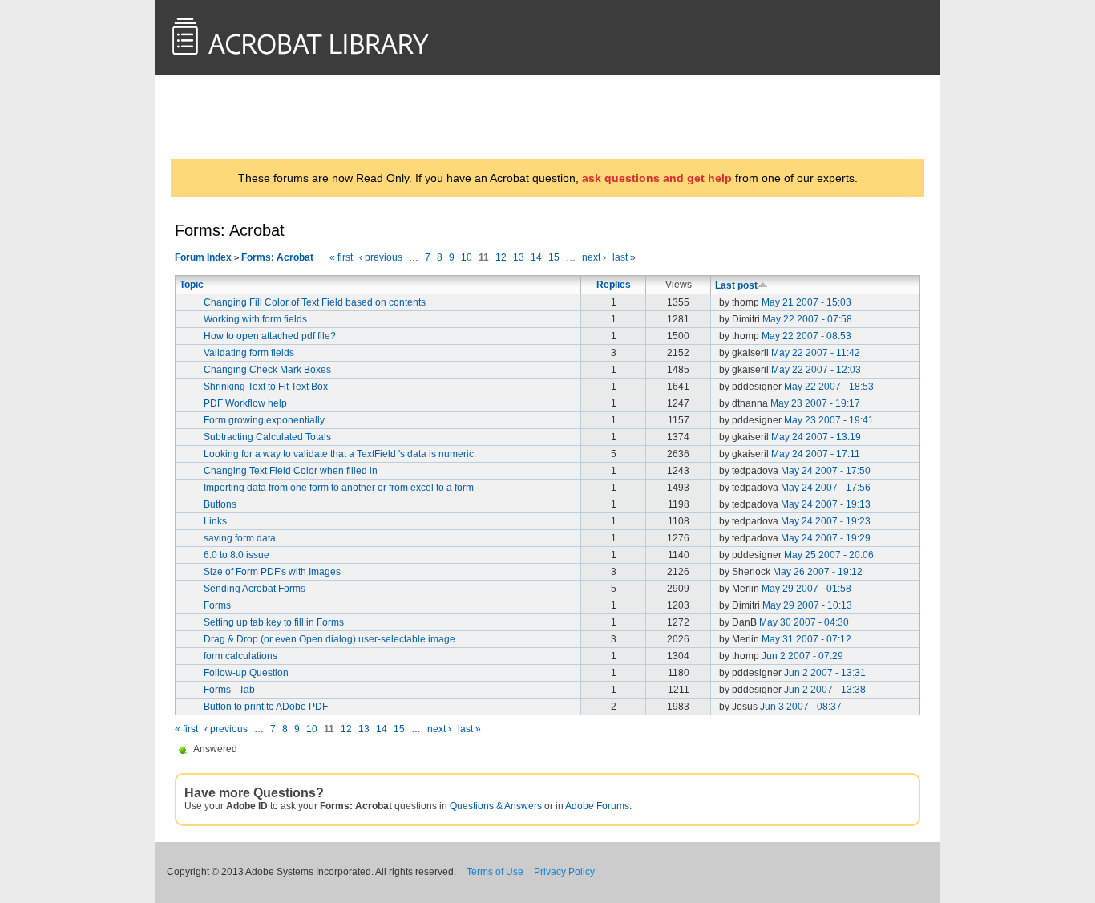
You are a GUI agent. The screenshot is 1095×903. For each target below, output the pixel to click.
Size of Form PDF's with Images (272, 571)
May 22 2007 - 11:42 (815, 352)
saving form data (240, 538)
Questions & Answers (496, 806)
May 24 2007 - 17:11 (815, 454)
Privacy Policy (564, 871)
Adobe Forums (597, 806)
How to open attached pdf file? (270, 336)
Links (215, 521)
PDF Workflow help (245, 403)
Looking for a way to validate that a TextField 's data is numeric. (340, 454)
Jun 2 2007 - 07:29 (802, 656)
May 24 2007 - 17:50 (826, 470)
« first (341, 257)
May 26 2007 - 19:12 (818, 571)
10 (466, 257)
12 (501, 257)
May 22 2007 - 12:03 (816, 369)
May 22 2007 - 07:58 (807, 319)
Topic (192, 284)
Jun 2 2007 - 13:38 (825, 689)
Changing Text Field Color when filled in (291, 470)
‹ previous (380, 257)
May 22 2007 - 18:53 (829, 386)
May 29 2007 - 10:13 (807, 605)
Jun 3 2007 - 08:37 (801, 706)
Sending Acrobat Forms (254, 588)
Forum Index (203, 257)
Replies (613, 284)
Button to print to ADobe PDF (266, 706)
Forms (217, 605)
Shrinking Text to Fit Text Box (266, 386)
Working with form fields (255, 319)
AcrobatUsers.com (238, 116)
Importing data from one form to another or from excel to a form (339, 487)
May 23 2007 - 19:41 (829, 420)
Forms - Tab (229, 689)
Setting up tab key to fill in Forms (274, 622)
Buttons (220, 504)
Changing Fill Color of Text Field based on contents (315, 302)
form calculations (240, 656)
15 (554, 257)
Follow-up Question (246, 672)
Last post (736, 285)
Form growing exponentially (264, 420)
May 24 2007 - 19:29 (826, 538)
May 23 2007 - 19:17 (815, 403)
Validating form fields (249, 352)
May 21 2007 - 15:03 (806, 302)
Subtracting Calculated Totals (267, 437)
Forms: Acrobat (277, 257)
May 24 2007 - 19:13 (826, 504)
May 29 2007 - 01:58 (806, 588)
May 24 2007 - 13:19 (816, 437)
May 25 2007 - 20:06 (829, 555)
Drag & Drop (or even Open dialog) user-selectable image (329, 639)
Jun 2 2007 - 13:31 (825, 672)
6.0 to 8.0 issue (236, 555)
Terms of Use (495, 871)
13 (518, 257)
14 (536, 257)
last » (624, 257)
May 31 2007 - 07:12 (806, 639)
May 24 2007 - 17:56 (826, 487)
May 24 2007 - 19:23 (826, 521)
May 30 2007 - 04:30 (804, 622)
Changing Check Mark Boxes (267, 369)
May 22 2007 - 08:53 (806, 336)
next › (594, 257)
